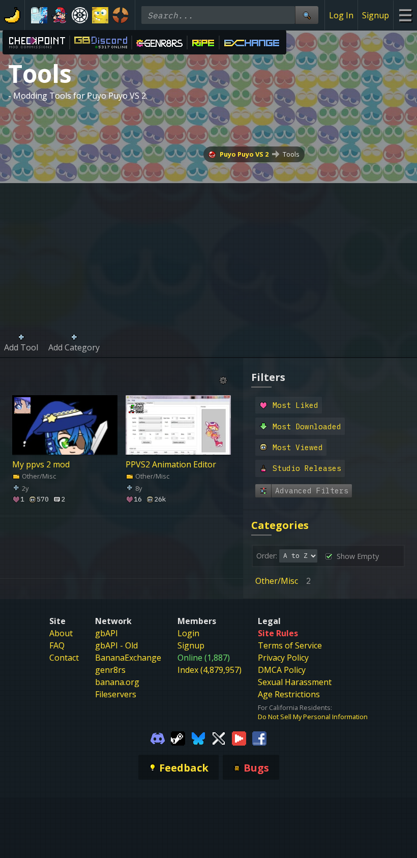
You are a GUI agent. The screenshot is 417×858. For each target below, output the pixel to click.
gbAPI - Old (116, 645)
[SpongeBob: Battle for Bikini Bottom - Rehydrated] (100, 15)
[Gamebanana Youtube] (239, 737)
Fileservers (115, 694)
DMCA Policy (282, 669)
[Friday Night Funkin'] (59, 15)
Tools (291, 154)
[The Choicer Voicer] (39, 15)
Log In (341, 15)
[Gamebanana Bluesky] (198, 737)
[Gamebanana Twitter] (219, 737)
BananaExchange (128, 657)
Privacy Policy (283, 657)
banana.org (117, 682)
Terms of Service (290, 645)
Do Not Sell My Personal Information (313, 716)
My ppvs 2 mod (41, 463)
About (61, 633)
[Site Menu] (405, 15)
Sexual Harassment (295, 682)
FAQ (57, 645)
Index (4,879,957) (209, 669)
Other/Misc (38, 475)
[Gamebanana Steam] (178, 737)
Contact (64, 657)
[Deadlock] (80, 15)
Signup (375, 15)
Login (188, 633)
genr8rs (110, 669)
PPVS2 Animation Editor (171, 463)
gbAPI (106, 633)
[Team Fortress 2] (120, 15)
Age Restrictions (289, 694)
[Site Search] (306, 15)
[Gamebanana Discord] (158, 737)
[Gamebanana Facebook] (259, 737)
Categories (280, 525)
